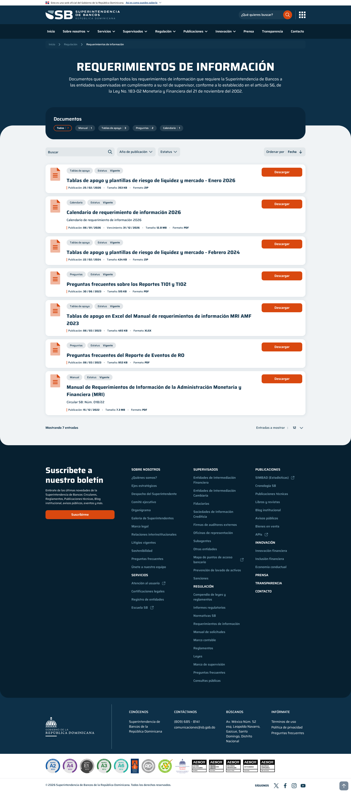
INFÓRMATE (280, 712)
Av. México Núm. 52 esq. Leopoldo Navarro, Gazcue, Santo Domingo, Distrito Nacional (243, 731)
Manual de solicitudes (209, 631)
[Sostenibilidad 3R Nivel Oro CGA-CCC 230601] (165, 771)
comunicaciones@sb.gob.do (194, 727)
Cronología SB (265, 485)
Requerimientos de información (105, 44)
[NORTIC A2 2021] (53, 766)
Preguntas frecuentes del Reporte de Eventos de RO (125, 355)
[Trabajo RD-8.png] (182, 772)
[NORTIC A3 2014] (104, 766)
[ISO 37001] (250, 771)
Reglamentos (203, 648)
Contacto (297, 31)
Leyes (197, 656)
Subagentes (202, 540)
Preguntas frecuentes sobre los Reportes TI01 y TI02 (126, 284)
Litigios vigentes (143, 542)
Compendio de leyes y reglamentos (209, 597)
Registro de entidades (147, 599)
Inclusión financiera (269, 558)
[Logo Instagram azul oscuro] (294, 785)
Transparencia (272, 31)
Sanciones (200, 578)
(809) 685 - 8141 (187, 721)
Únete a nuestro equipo (148, 566)
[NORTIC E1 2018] (87, 766)
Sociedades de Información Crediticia (213, 514)
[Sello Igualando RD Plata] (148, 772)
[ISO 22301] (216, 771)
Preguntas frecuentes (147, 558)
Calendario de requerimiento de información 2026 (124, 212)
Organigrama (141, 510)
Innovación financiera (271, 550)
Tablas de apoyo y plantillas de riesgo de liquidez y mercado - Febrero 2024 (153, 252)
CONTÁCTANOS (185, 712)
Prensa (249, 31)
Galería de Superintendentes (152, 518)
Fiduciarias (201, 503)
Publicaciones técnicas (271, 493)
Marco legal (139, 526)
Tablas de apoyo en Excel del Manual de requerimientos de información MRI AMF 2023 (159, 319)
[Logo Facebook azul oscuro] (285, 785)
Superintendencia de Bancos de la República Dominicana (93, 785)
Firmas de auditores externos (215, 524)
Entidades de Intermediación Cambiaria (214, 493)
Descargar (281, 172)
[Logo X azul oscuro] (276, 785)
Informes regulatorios (209, 607)
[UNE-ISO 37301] (267, 771)
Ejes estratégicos (144, 485)
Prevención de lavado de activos (217, 570)
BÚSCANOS (234, 712)
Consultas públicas (207, 680)
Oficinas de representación (213, 532)
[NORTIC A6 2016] (121, 766)
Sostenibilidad (141, 550)
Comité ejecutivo (143, 502)
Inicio (51, 31)
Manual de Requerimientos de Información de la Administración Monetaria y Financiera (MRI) (154, 391)
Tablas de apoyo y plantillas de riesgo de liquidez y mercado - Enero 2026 (151, 180)
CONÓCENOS (138, 712)
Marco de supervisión (209, 664)
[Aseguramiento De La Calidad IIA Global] (135, 772)
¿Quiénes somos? (144, 477)
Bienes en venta (267, 526)
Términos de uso (283, 721)
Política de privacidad (286, 727)
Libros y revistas (267, 502)
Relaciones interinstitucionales (154, 534)
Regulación (70, 44)
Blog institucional (268, 510)
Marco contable (204, 640)
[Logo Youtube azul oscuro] (303, 785)
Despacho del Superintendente (154, 493)
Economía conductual (270, 566)
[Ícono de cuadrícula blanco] (302, 15)
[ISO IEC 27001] (233, 771)
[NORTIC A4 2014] (70, 766)
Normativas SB (204, 615)
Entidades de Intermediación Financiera (214, 480)
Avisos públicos (266, 518)
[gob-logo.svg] (70, 726)
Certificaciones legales (148, 591)
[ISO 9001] (199, 771)
